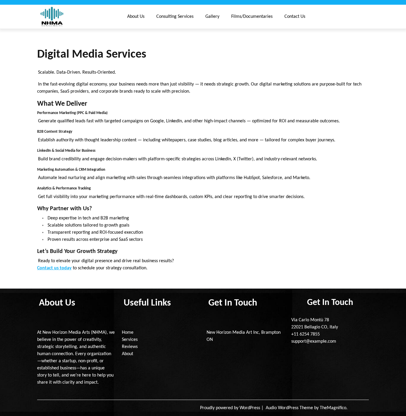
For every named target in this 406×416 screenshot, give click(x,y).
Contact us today (54, 268)
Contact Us (294, 16)
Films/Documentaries (252, 16)
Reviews (130, 346)
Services (130, 339)
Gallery (212, 16)
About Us (135, 16)
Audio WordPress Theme (290, 408)
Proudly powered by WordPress (230, 408)
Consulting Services (174, 16)
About (127, 354)
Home (127, 332)
